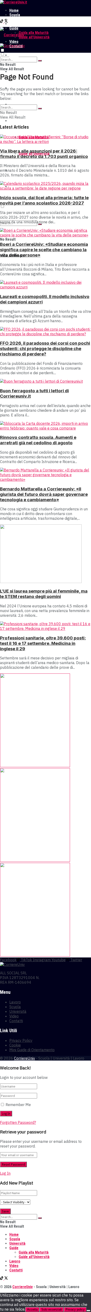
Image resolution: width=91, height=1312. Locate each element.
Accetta (32, 1309)
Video (14, 1016)
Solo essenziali (51, 1309)
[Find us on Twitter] (6, 21)
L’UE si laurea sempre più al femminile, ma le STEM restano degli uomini (44, 593)
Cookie (15, 1045)
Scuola (14, 15)
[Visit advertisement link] (35, 765)
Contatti (16, 1020)
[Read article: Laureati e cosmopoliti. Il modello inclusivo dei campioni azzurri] (45, 284)
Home (14, 10)
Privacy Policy (20, 1040)
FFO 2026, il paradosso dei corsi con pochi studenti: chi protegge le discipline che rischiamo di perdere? (45, 348)
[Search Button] (40, 60)
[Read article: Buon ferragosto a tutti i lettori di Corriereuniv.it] (45, 381)
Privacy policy (75, 1309)
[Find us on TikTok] (2, 21)
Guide (13, 121)
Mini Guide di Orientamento (32, 1049)
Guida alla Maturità (34, 32)
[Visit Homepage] (13, 2)
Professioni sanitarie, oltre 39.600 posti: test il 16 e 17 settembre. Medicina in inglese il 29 (43, 643)
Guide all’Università (34, 37)
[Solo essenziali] (88, 1310)
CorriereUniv (24, 1058)
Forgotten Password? (18, 1122)
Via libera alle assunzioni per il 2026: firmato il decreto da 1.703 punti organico (44, 153)
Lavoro (14, 24)
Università (17, 19)
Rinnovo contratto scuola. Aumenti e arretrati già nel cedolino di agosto (38, 440)
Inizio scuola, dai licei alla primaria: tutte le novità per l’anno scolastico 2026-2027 (44, 200)
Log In (5, 1173)
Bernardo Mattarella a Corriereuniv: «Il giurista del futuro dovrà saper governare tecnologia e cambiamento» (44, 494)
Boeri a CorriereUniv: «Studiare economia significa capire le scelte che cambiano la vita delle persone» (44, 250)
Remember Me (18, 1104)
